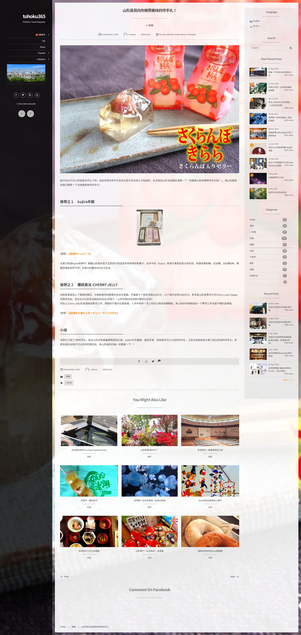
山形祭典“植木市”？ (150, 450)
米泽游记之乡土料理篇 (89, 551)
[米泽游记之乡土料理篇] (89, 537)
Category (41, 59)
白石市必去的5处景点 (277, 193)
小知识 (268, 257)
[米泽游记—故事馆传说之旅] (210, 436)
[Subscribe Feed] (30, 95)
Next (232, 576)
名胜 (89, 457)
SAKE (268, 220)
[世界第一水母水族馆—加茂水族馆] (150, 486)
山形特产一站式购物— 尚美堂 (149, 551)
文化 (210, 507)
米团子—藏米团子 (89, 500)
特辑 (150, 25)
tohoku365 (34, 16)
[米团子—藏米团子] (89, 487)
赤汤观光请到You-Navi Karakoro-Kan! (89, 450)
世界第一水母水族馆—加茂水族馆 (149, 500)
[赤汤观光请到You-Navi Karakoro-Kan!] (89, 444)
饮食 (89, 507)
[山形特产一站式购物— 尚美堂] (150, 537)
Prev (66, 576)
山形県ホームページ (79, 253)
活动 (268, 226)
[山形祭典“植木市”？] (150, 436)
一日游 (268, 232)
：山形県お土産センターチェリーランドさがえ (91, 313)
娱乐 (150, 457)
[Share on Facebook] (16, 95)
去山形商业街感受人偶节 (210, 500)
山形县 (69, 383)
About (42, 47)
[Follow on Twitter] (23, 95)
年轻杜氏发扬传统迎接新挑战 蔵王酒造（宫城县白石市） (279, 340)
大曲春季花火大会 (276, 178)
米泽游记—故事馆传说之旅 (210, 450)
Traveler (41, 53)
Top (43, 41)
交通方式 (268, 276)
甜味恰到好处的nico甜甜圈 (210, 551)
